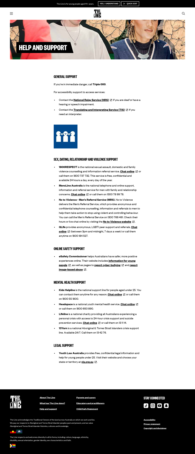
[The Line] (97, 14)
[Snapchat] (166, 406)
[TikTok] (146, 406)
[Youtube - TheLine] (159, 406)
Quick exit (131, 4)
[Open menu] (11, 13)
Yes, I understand (109, 4)
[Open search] (183, 13)
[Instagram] (152, 406)
